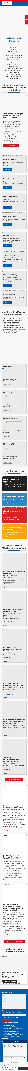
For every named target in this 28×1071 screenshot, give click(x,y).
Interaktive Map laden (10, 981)
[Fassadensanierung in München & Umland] (14, 155)
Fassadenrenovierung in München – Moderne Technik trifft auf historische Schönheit (14, 807)
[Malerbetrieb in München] (6, 4)
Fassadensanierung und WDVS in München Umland (13, 610)
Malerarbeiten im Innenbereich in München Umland (12, 649)
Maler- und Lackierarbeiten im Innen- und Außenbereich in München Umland (14, 721)
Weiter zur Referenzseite (14, 780)
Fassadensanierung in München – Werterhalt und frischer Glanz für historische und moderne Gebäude (13, 907)
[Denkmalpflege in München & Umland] (13, 290)
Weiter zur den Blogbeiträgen (14, 941)
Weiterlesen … (9, 584)
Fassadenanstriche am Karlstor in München (14, 572)
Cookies (23, 1069)
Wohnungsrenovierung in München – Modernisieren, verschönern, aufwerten (12, 857)
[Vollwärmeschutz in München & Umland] (14, 193)
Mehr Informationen (11, 145)
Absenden (6, 1020)
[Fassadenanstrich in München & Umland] (14, 175)
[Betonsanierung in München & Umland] (13, 212)
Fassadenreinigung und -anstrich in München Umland (13, 684)
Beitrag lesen (6, 830)
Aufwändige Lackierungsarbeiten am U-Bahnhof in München (12, 759)
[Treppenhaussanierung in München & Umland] (14, 251)
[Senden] (25, 1057)
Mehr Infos (7, 169)
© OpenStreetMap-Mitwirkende (13, 983)
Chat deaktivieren (14, 1062)
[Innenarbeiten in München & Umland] (13, 231)
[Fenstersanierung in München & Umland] (14, 271)
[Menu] (25, 3)
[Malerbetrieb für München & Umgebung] (14, 476)
